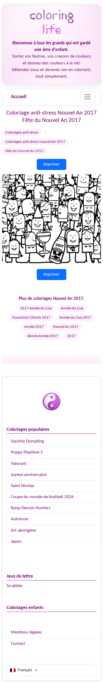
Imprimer (51, 164)
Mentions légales (26, 632)
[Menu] (87, 97)
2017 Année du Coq (36, 308)
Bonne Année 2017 (42, 336)
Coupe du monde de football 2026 (42, 497)
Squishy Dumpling (27, 441)
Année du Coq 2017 (75, 318)
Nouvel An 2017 (66, 327)
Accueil (18, 97)
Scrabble (14, 586)
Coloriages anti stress (22, 133)
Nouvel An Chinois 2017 (31, 318)
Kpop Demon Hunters (30, 508)
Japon (16, 541)
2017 (71, 336)
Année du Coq (72, 308)
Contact (18, 643)
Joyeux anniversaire (28, 475)
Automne (19, 519)
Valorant (18, 463)
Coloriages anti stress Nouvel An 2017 (35, 142)
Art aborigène (23, 530)
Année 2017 (34, 327)
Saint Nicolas (22, 486)
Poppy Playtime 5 (27, 452)
